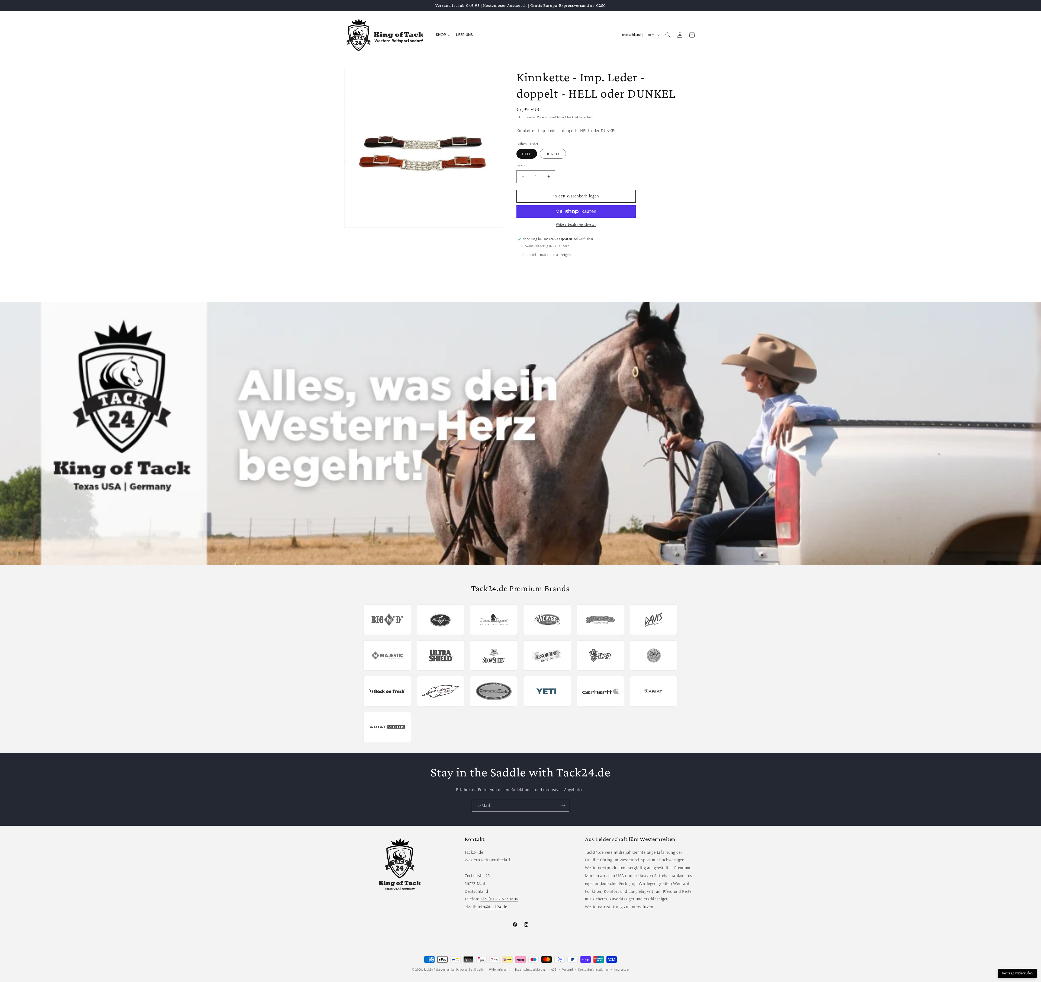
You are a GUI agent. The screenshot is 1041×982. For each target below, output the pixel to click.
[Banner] (520, 433)
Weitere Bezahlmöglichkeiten (576, 224)
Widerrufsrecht (499, 969)
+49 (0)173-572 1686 (499, 898)
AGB (554, 969)
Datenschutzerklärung (530, 969)
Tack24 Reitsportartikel (439, 969)
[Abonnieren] (563, 805)
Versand (543, 117)
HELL (526, 153)
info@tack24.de (492, 906)
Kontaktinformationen (593, 969)
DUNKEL (552, 153)
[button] (668, 35)
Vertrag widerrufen (1017, 973)
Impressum (621, 969)
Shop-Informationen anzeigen (546, 254)
